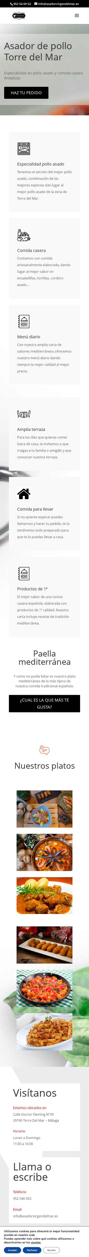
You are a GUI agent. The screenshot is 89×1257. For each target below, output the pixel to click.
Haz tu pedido (26, 92)
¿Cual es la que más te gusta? (44, 703)
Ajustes (51, 1250)
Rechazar (32, 1250)
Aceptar (12, 1250)
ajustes (36, 1242)
